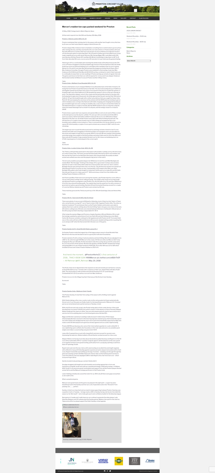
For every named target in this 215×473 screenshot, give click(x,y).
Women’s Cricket (95, 18)
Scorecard (65, 144)
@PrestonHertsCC (93, 254)
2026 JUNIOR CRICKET (134, 30)
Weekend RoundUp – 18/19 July (136, 42)
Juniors (107, 18)
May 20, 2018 (95, 261)
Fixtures (83, 18)
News (115, 18)
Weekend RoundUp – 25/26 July (136, 36)
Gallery (123, 18)
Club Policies (143, 18)
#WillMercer (91, 258)
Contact (133, 18)
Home (68, 18)
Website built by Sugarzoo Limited (148, 471)
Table (64, 81)
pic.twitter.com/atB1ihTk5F (108, 258)
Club (75, 18)
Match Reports (85, 31)
